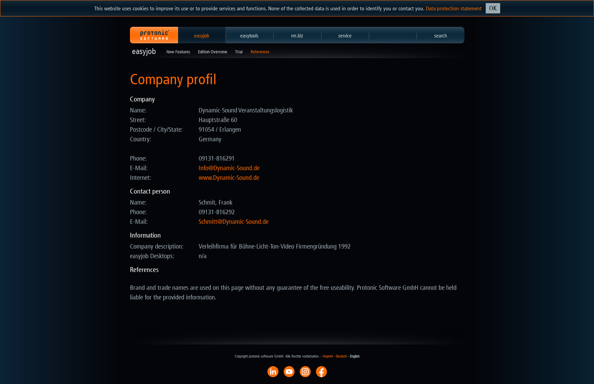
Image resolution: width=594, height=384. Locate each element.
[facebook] (321, 371)
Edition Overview (212, 51)
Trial (239, 51)
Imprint (328, 356)
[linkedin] (272, 371)
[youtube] (289, 371)
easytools (249, 36)
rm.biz (297, 36)
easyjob (201, 36)
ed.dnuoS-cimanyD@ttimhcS (233, 222)
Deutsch (341, 356)
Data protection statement (454, 8)
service (345, 36)
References (260, 51)
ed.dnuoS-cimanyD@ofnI (229, 168)
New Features (178, 51)
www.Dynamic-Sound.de (229, 178)
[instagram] (305, 371)
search (440, 36)
